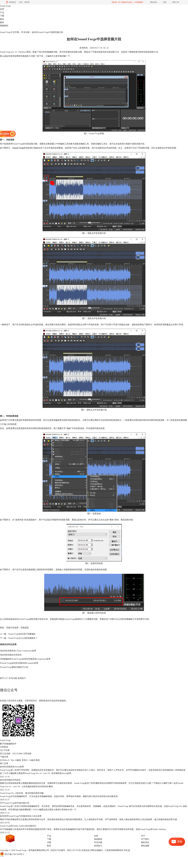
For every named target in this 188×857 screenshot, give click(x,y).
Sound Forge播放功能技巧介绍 (14, 667)
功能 (49, 842)
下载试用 (4, 757)
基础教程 (98, 839)
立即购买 (4, 747)
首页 (2, 9)
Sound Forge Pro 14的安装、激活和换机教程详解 (22, 793)
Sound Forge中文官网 (9, 32)
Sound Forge (5, 6)
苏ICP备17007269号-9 (14, 854)
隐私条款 (145, 842)
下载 (2, 16)
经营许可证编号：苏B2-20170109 (65, 850)
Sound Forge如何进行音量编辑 (21, 634)
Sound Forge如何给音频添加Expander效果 (19, 663)
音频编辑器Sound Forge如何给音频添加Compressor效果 (25, 659)
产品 (2, 12)
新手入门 (4, 678)
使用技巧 (22, 678)
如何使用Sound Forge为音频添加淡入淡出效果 (21, 816)
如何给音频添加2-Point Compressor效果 (18, 651)
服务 (2, 22)
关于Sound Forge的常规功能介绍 (14, 803)
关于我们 (145, 839)
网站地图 (145, 846)
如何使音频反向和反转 (11, 655)
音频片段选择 (12, 628)
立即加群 (27, 754)
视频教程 (4, 26)
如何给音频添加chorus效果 (12, 767)
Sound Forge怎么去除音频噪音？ (22, 638)
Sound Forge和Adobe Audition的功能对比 (18, 826)
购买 (2, 19)
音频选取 (25, 628)
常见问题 (25, 32)
